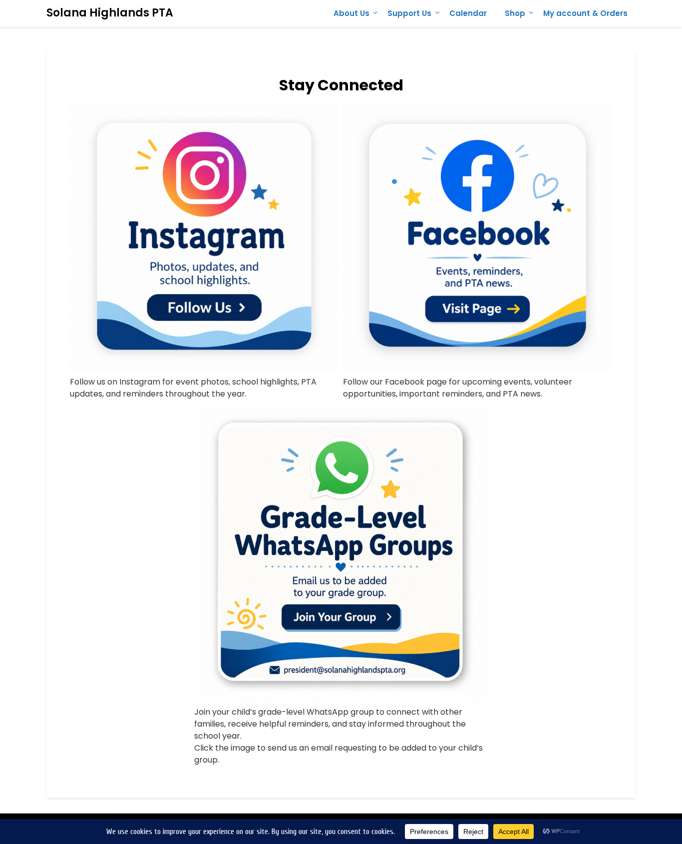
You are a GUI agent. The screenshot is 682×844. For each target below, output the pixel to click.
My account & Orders (585, 13)
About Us (351, 13)
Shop (515, 13)
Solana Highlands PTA (109, 12)
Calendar (468, 13)
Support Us (409, 13)
